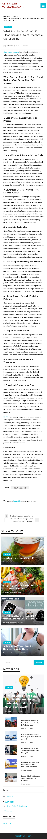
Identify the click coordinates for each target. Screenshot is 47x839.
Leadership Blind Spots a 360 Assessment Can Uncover (30, 778)
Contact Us (9, 801)
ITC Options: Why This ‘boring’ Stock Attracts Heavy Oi (30, 750)
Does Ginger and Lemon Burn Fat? (18, 558)
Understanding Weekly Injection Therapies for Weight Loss (18, 647)
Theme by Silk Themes (24, 836)
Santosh (6, 622)
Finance (9, 687)
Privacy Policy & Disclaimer (16, 806)
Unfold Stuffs (9, 3)
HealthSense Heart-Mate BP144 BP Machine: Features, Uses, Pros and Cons (21, 617)
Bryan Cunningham (10, 562)
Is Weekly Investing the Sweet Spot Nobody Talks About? (31, 736)
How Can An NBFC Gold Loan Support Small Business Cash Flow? (30, 764)
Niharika (10, 46)
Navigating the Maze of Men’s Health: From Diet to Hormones (20, 587)
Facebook (7, 823)
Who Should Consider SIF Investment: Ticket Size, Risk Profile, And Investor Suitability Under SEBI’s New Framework (22, 699)
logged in (17, 501)
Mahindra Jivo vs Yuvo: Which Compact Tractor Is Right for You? (30, 723)
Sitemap (8, 811)
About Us (9, 797)
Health (15, 16)
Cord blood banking (20, 487)
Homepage (6, 16)
